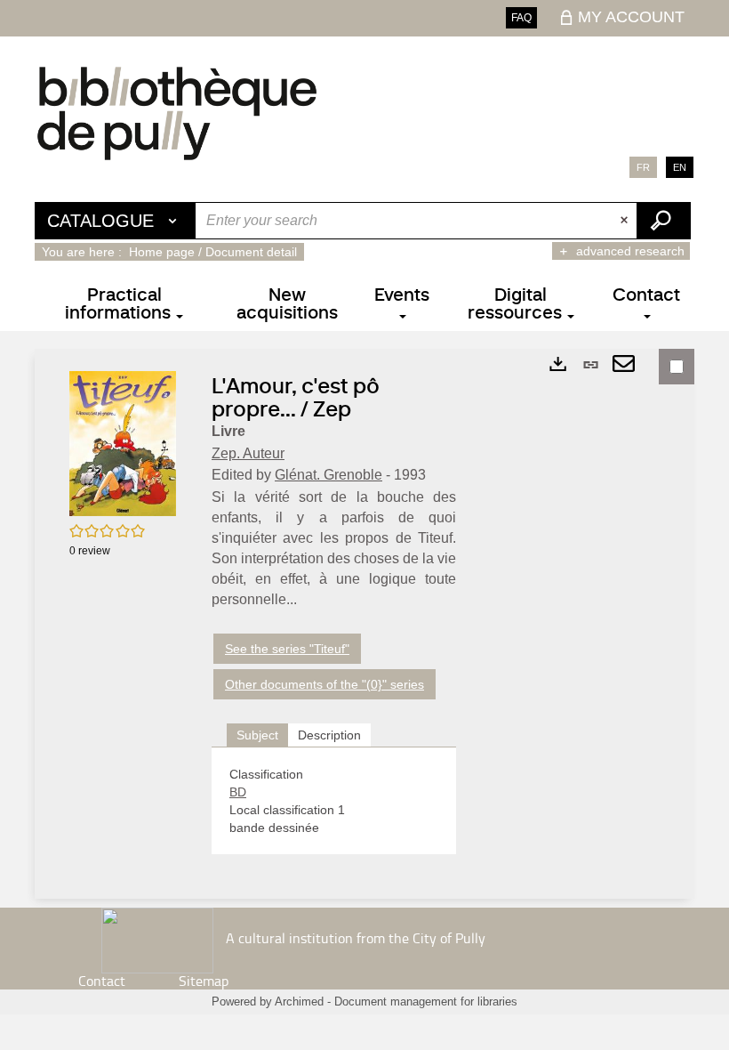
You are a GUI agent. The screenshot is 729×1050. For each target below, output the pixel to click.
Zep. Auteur (248, 453)
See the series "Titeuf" (287, 649)
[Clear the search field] (626, 220)
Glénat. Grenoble (328, 474)
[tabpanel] (333, 800)
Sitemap (203, 980)
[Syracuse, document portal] (177, 113)
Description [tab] (329, 735)
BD (237, 792)
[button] (122, 442)
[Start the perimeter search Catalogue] (663, 220)
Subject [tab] (257, 735)
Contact (101, 980)
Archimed (299, 1001)
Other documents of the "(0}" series (324, 684)
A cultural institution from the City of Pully (355, 938)
